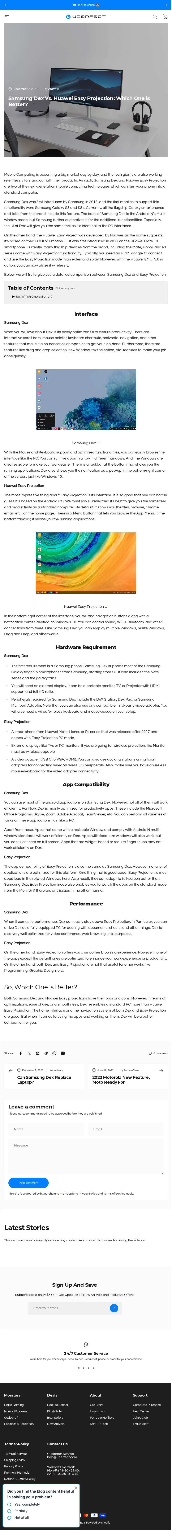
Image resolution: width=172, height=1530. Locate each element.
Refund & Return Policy (19, 1479)
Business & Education (19, 1424)
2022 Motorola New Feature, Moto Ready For (121, 1080)
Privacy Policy (88, 1193)
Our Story (95, 1405)
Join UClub (138, 1417)
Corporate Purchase (144, 1405)
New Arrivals (55, 1424)
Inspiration (96, 1411)
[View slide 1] (76, 1368)
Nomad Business (15, 1411)
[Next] (166, 5)
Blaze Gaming (14, 1405)
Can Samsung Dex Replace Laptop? (44, 1080)
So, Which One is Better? (34, 296)
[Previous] (5, 5)
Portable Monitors (101, 1417)
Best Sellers (54, 1417)
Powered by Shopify (96, 1522)
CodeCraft (11, 1417)
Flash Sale (53, 1411)
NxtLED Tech (97, 1424)
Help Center (139, 1411)
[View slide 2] (82, 1368)
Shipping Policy (14, 1460)
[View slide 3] (87, 1368)
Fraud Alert (138, 1424)
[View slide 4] (92, 1368)
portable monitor (100, 686)
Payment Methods (16, 1472)
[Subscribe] (114, 1308)
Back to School (56, 1405)
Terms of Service (114, 1193)
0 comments (161, 1053)
